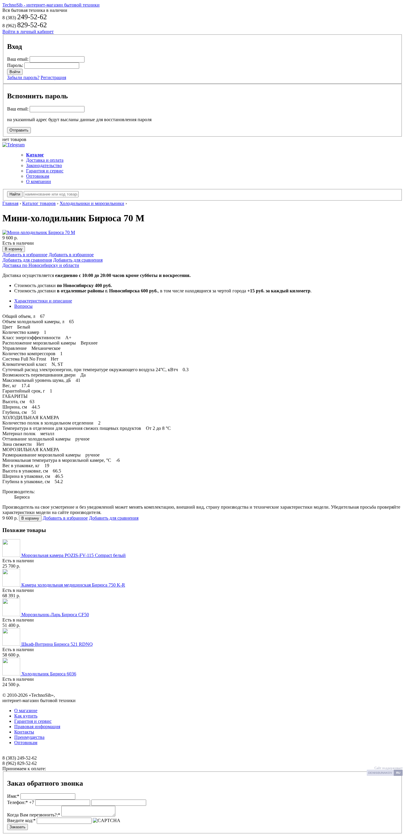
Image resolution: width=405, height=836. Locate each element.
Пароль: (15, 65)
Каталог (35, 154)
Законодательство (44, 165)
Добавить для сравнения (27, 259)
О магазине (25, 710)
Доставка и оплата (44, 160)
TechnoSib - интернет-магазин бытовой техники (51, 4)
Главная (10, 203)
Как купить (25, 715)
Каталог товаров (39, 203)
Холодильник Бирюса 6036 (48, 673)
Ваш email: (17, 59)
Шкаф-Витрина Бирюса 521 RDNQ (56, 644)
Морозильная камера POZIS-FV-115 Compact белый (73, 555)
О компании (38, 181)
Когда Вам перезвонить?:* (33, 814)
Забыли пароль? (23, 77)
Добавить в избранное (24, 254)
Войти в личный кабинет (28, 31)
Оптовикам (37, 176)
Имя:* (13, 796)
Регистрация (53, 77)
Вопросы (23, 306)
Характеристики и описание (43, 300)
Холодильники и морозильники (92, 203)
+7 (20, 802)
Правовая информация (37, 726)
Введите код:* (21, 820)
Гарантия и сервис (44, 170)
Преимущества (29, 737)
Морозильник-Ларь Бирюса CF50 (54, 614)
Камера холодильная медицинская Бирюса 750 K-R (72, 584)
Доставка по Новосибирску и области (40, 265)
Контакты (24, 731)
